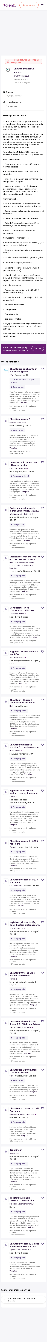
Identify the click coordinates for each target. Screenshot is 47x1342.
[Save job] (42, 369)
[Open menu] (42, 5)
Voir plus (23, 403)
